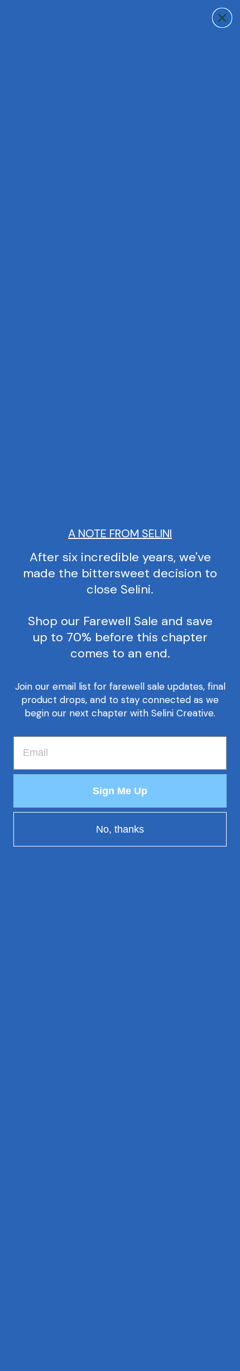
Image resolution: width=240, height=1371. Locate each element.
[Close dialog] (222, 18)
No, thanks (120, 829)
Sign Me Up (120, 790)
